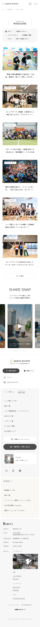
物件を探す (12, 371)
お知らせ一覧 (8, 416)
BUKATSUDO (16, 587)
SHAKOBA (16, 590)
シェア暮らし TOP (10, 401)
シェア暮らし (9, 9)
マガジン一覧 (8, 421)
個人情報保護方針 (27, 605)
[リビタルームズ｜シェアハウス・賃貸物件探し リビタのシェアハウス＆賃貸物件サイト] (20, 362)
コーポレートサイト (13, 605)
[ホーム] (2, 10)
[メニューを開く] (35, 3)
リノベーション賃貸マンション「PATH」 (18, 500)
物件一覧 (7, 406)
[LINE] (6, 471)
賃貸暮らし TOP (9, 490)
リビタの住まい (17, 576)
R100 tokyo (16, 579)
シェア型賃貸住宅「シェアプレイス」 (17, 411)
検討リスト (30, 371)
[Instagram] (13, 471)
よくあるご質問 (9, 426)
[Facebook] (20, 471)
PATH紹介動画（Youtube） (13, 505)
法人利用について (10, 431)
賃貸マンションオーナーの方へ (14, 510)
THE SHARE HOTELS (19, 598)
